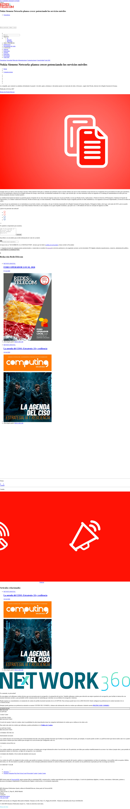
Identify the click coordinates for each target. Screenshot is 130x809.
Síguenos (6, 772)
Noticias (6, 49)
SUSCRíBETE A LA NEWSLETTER (10, 249)
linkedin (9, 40)
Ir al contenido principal (7, 0)
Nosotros (6, 773)
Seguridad (9, 60)
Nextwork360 (15, 779)
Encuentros (7, 55)
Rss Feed (9, 41)
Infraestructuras (22, 60)
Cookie (35, 773)
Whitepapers (7, 44)
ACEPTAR (3, 711)
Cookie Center (42, 773)
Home (5, 69)
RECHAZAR (4, 710)
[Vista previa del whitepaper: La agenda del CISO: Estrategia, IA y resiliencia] (67, 388)
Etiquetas (11, 773)
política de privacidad (52, 245)
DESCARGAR (18, 342)
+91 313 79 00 (4, 798)
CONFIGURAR (4, 708)
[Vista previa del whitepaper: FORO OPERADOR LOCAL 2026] (67, 307)
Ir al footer (16, 0)
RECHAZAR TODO (6, 719)
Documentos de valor (9, 46)
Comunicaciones (31, 60)
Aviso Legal (23, 773)
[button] (65, 2)
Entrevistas (7, 51)
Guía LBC (6, 57)
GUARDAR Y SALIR (6, 764)
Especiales (6, 54)
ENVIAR (19, 234)
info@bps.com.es (5, 796)
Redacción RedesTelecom (7, 92)
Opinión (6, 52)
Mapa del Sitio (4, 807)
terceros (49, 248)
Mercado (15, 60)
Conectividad (40, 60)
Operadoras (7, 15)
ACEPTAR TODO (5, 717)
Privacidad (30, 773)
